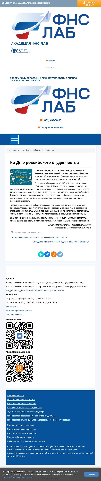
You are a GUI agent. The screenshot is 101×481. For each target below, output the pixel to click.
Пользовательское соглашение (21, 425)
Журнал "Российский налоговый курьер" (25, 411)
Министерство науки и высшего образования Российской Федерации (38, 419)
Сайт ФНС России (15, 395)
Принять (91, 474)
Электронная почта (15, 314)
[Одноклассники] (54, 254)
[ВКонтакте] (47, 254)
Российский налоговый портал (21, 399)
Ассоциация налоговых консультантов (24, 407)
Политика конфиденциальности (21, 429)
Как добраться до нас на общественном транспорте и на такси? (35, 290)
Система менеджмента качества (22, 433)
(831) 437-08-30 (51, 60)
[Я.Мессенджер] (41, 254)
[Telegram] (60, 254)
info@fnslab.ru (19, 456)
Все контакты (12, 306)
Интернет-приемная (51, 67)
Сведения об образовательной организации (25, 2)
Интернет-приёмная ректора (19, 310)
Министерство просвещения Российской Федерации (31, 415)
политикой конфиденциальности (17, 477)
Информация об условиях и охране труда (26, 441)
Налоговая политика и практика (21, 403)
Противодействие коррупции (20, 437)
